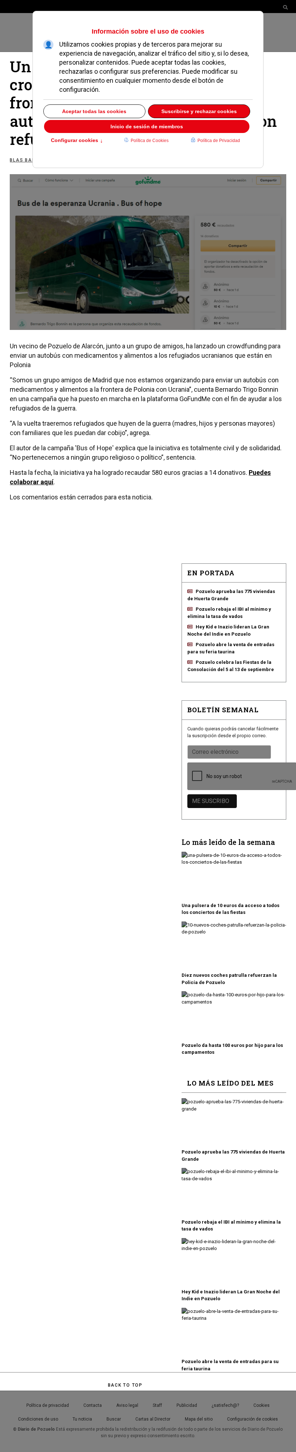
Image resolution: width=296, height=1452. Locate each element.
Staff (157, 1405)
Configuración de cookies (252, 1419)
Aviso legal (127, 1405)
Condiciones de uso (38, 1419)
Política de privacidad (47, 1405)
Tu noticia (82, 1419)
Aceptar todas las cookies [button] (94, 111)
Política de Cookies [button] (150, 140)
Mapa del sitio (199, 1419)
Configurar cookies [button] (77, 141)
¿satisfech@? (225, 1405)
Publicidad (187, 1405)
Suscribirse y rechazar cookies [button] (199, 111)
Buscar (113, 1419)
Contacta (92, 1405)
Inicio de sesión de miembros (146, 126)
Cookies (261, 1405)
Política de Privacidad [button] (218, 140)
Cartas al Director (152, 1419)
